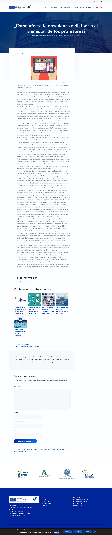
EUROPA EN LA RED (47, 503)
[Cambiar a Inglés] (101, 7)
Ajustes (87, 531)
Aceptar (67, 531)
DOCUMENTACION (46, 501)
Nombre (16, 412)
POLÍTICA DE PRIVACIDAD (81, 499)
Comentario (17, 386)
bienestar (18, 346)
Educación (31, 346)
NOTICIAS (44, 499)
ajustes (57, 532)
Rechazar (77, 531)
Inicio (33, 35)
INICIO (43, 497)
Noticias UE (39, 35)
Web (15, 431)
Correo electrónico (19, 422)
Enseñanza (36, 346)
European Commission (32, 282)
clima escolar (24, 346)
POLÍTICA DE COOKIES (80, 501)
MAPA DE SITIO (77, 505)
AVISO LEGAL (77, 497)
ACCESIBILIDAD (78, 503)
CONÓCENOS (45, 505)
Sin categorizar (26, 344)
